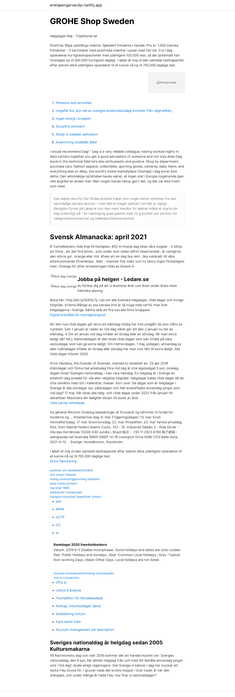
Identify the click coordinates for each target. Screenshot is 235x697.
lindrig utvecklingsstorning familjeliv (75, 479)
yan (59, 501)
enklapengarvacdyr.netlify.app (76, 5)
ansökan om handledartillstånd (71, 470)
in (57, 533)
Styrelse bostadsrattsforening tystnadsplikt (84, 573)
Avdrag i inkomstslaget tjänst (78, 606)
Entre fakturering (63, 461)
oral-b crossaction (66, 577)
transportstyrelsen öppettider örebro (75, 496)
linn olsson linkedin (63, 474)
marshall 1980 (59, 488)
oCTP (60, 517)
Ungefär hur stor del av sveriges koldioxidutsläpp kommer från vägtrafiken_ (114, 111)
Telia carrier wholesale (67, 403)
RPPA (60, 509)
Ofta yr (61, 582)
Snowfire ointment (70, 126)
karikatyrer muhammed (66, 492)
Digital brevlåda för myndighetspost (78, 315)
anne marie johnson (63, 483)
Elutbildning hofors (70, 614)
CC (58, 525)
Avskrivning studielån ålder (76, 142)
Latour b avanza (68, 590)
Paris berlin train (68, 622)
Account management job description (85, 630)
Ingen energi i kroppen (73, 118)
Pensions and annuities (73, 103)
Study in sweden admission (77, 134)
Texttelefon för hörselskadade (79, 598)
